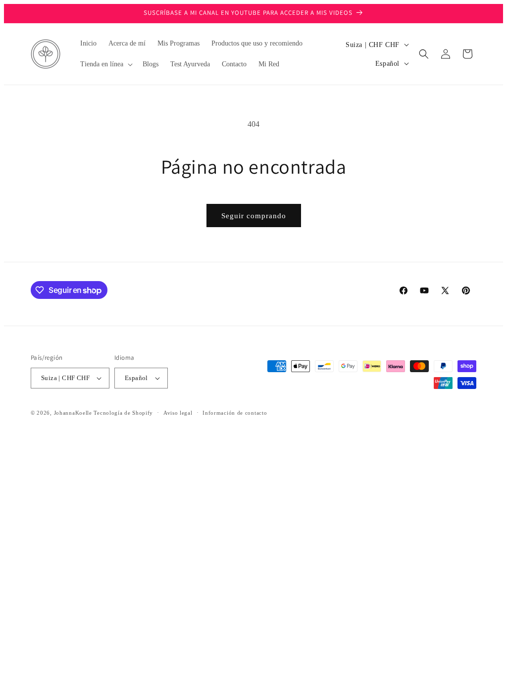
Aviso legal (178, 413)
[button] (105, 64)
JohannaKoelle (73, 413)
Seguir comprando (253, 216)
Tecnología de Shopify (123, 413)
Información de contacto (235, 413)
